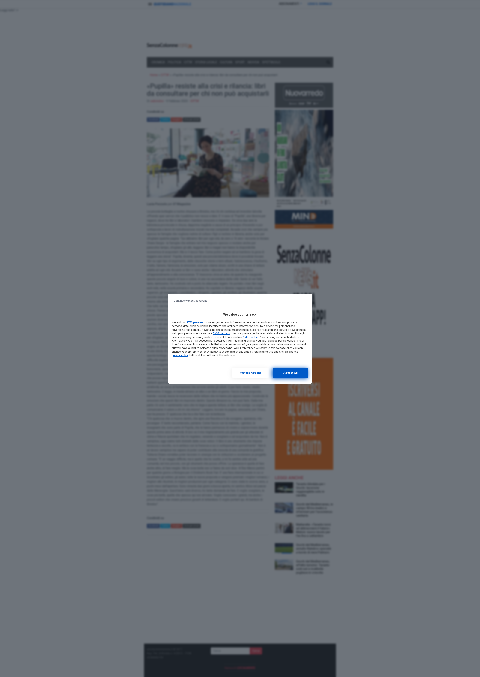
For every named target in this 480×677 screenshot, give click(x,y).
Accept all (291, 372)
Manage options (250, 372)
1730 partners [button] (195, 322)
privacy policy (180, 355)
